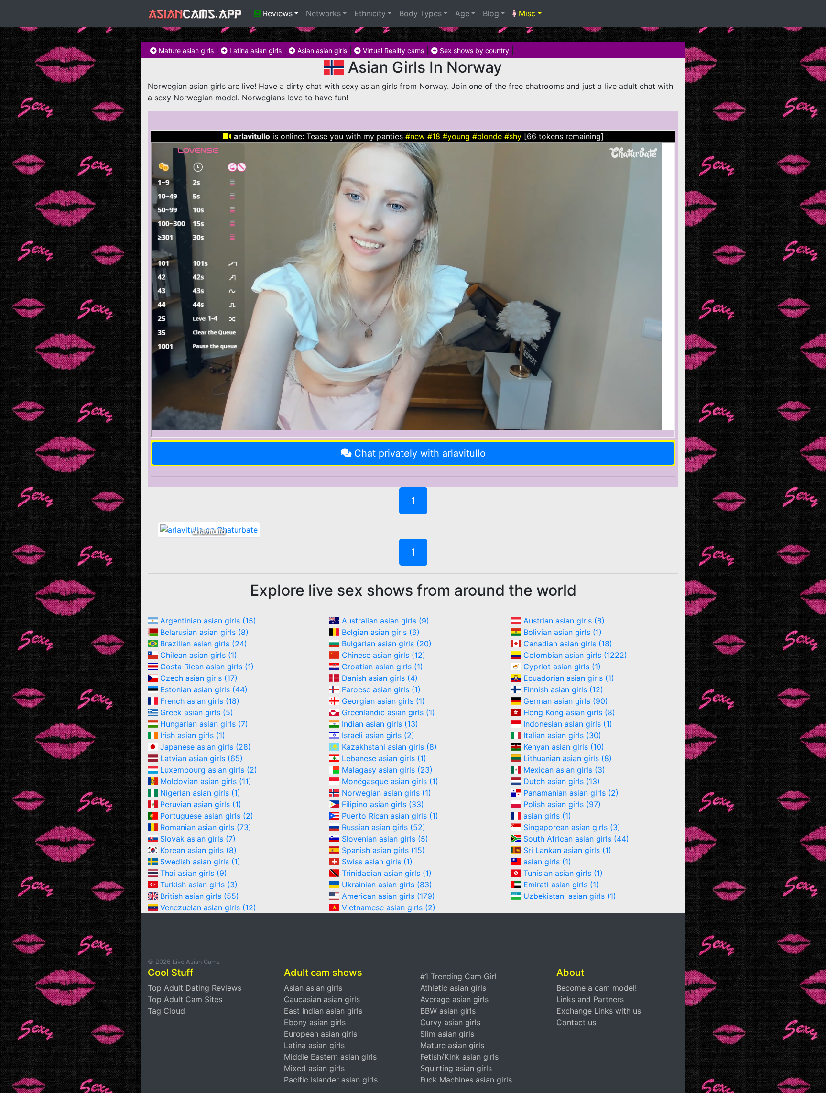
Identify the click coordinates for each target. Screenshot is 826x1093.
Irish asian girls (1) (192, 735)
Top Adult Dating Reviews (194, 988)
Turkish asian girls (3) (199, 884)
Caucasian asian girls (322, 999)
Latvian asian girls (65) (201, 758)
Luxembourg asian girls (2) (208, 770)
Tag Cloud (166, 1011)
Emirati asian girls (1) (561, 884)
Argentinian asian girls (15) (208, 620)
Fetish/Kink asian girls (459, 1056)
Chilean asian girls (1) (198, 655)
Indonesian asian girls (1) (567, 724)
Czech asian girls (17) (199, 678)
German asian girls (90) (565, 701)
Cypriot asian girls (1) (562, 666)
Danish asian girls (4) (380, 678)
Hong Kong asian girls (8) (569, 712)
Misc (525, 13)
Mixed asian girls (314, 1068)
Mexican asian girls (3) (564, 770)
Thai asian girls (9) (193, 873)
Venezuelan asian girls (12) (208, 907)
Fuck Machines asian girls (466, 1079)
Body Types (420, 13)
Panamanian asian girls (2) (571, 793)
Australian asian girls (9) (385, 620)
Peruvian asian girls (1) (200, 804)
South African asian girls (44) (576, 838)
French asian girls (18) (199, 701)
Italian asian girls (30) (562, 735)
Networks (323, 13)
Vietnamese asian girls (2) (388, 907)
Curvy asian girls (450, 1022)
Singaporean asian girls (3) (571, 827)
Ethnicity (370, 13)
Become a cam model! (596, 988)
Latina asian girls (255, 50)
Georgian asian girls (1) (383, 701)
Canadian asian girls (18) (567, 643)
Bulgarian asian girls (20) (387, 643)
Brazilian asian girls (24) (203, 643)
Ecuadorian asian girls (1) (568, 678)
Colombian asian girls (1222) (575, 655)
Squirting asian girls (456, 1068)
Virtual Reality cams (392, 50)
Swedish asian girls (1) (200, 861)
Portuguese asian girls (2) (206, 815)
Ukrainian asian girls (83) (387, 884)
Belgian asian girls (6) (381, 632)
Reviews (277, 13)
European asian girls (320, 1033)
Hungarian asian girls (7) (204, 724)
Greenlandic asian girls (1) (388, 712)
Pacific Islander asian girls (331, 1079)
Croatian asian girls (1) (382, 666)
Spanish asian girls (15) (383, 850)
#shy (513, 136)
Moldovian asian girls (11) (205, 781)
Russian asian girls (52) (383, 827)
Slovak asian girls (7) (198, 838)
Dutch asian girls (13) (561, 781)
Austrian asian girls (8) (564, 620)
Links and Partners (590, 999)
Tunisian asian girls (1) (563, 873)
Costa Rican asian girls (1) (207, 666)
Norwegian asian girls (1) (386, 793)
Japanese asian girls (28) (205, 747)
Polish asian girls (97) (562, 804)
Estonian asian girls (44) (204, 689)
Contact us (576, 1022)
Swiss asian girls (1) (377, 861)
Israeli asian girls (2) (378, 735)
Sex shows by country (473, 50)
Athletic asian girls (453, 988)
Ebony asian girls (315, 1022)
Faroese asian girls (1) (381, 689)
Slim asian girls (447, 1033)
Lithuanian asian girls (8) (567, 758)
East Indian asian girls (323, 1011)
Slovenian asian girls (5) (385, 838)
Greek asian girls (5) (196, 712)
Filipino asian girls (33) (383, 804)
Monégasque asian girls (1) (390, 781)
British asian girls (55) (199, 896)
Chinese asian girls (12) (383, 655)
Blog (491, 13)
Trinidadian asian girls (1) (387, 873)
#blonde (487, 136)
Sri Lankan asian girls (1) (567, 850)
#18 (433, 136)
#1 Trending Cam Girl (458, 976)
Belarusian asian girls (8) (204, 632)
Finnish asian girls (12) (563, 689)
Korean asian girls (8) (198, 850)
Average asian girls (454, 999)
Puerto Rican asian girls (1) (390, 815)
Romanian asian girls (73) (205, 827)
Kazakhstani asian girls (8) (389, 747)
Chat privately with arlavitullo (420, 453)
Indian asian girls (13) (380, 724)
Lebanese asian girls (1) (384, 758)
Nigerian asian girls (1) (200, 793)
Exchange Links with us (598, 1011)
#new (415, 136)
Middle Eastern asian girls (330, 1056)
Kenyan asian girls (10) (563, 747)
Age (462, 13)
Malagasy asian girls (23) (387, 770)
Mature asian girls (185, 50)
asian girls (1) (547, 815)
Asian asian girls (321, 50)
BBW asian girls (448, 1011)
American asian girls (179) (388, 896)
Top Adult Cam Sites (185, 999)
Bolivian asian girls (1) (562, 632)
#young (456, 136)
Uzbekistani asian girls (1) (569, 896)
